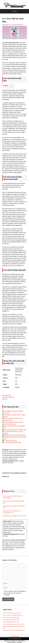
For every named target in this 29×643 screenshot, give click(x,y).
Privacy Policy (11, 642)
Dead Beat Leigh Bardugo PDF (11, 617)
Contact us (14, 641)
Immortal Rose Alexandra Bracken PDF (13, 624)
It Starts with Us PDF (10, 440)
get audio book (6, 395)
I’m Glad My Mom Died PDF (12, 442)
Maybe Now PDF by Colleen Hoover (15, 435)
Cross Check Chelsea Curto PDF (12, 613)
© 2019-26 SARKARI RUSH (14, 638)
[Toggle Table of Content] (10, 86)
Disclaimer (21, 641)
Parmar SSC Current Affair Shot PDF (12, 615)
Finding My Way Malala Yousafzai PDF (14, 516)
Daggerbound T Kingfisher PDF (11, 619)
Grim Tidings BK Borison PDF (11, 622)
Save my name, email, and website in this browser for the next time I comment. (15, 593)
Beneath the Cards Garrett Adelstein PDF (14, 630)
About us (7, 641)
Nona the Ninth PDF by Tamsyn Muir (15, 429)
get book (4, 399)
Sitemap (19, 642)
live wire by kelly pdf (8, 397)
